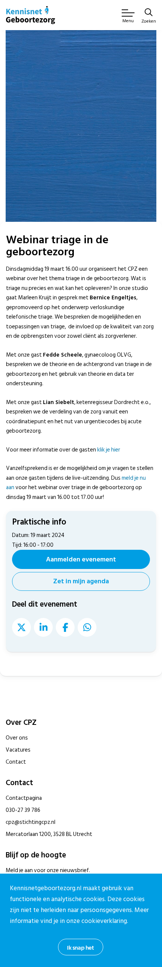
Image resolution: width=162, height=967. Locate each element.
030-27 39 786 (23, 810)
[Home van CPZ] (30, 15)
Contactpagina (24, 798)
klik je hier (108, 450)
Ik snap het (80, 948)
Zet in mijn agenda (81, 581)
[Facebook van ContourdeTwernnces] (65, 627)
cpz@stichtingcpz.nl (30, 822)
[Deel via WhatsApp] (87, 627)
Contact (16, 762)
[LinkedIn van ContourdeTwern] (43, 627)
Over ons (17, 738)
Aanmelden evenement (81, 559)
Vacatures (18, 750)
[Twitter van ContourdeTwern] (21, 627)
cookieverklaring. (104, 921)
